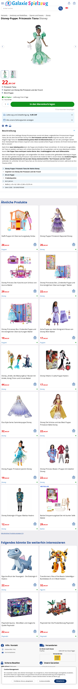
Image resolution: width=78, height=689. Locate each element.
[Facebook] (3, 126)
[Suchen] (60, 8)
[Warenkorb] (74, 3)
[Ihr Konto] (69, 3)
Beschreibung (9, 130)
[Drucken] (7, 126)
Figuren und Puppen (36, 15)
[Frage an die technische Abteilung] (10, 126)
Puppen (4, 249)
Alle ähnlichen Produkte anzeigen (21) (12, 533)
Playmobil (5, 636)
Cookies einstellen (44, 681)
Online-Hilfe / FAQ (10, 649)
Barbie (42, 529)
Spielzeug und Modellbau (18, 15)
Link (59, 676)
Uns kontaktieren (10, 652)
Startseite (4, 15)
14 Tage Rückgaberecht (48, 667)
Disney (48, 15)
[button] (38, 114)
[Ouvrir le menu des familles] (2, 3)
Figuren (42, 590)
